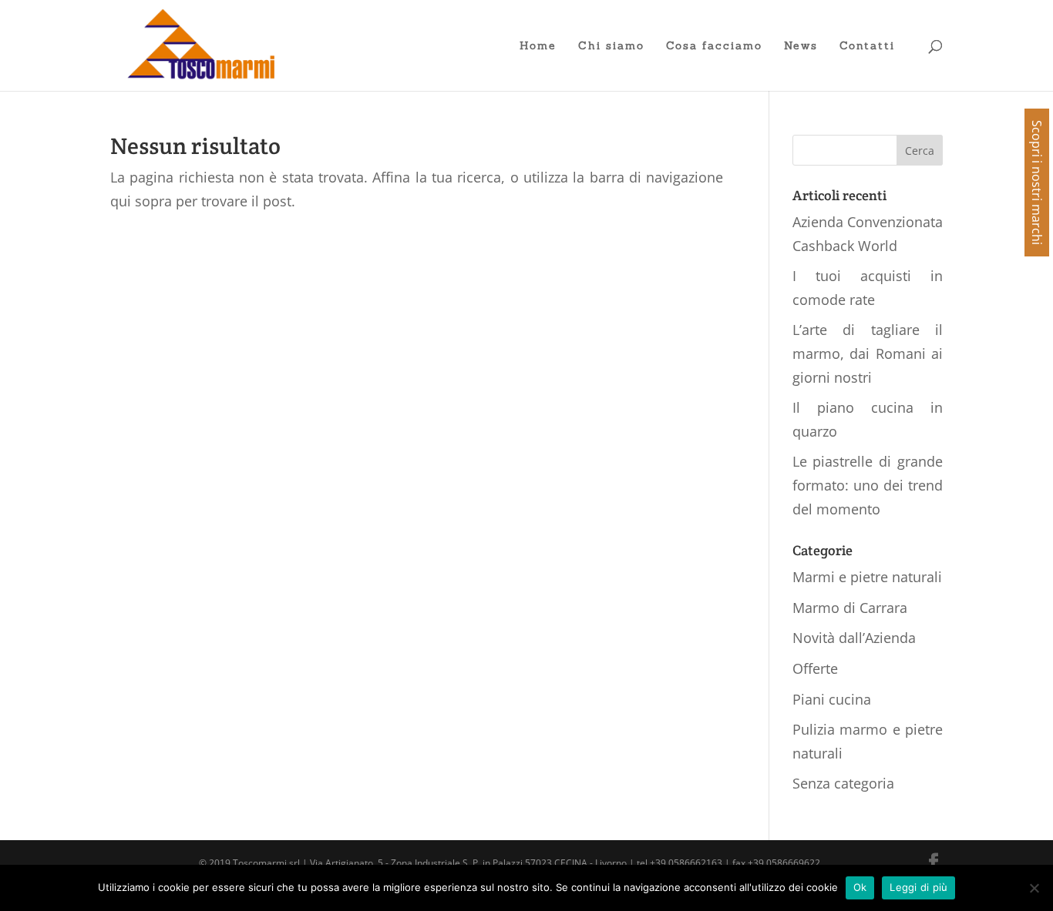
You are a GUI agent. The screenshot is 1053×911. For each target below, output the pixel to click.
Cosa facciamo (714, 46)
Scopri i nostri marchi (1036, 182)
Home (538, 46)
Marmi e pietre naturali (867, 577)
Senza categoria (843, 783)
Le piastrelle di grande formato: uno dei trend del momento (867, 484)
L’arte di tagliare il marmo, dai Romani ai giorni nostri (867, 353)
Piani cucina (831, 699)
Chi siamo (611, 46)
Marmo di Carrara (849, 607)
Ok (860, 887)
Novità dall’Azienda (854, 637)
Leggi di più (918, 887)
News (801, 46)
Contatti (867, 46)
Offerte (815, 668)
